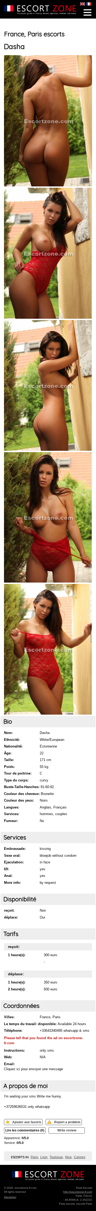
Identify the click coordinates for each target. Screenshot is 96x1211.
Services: (11, 814)
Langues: (11, 807)
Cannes (79, 1157)
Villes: (9, 1017)
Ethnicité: (12, 740)
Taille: (9, 760)
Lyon (43, 1157)
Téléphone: (13, 1031)
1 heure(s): (16, 955)
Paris (34, 1157)
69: (6, 869)
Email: (9, 1064)
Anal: (8, 876)
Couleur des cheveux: (22, 794)
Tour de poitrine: (17, 773)
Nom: (8, 733)
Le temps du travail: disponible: (30, 1024)
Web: (8, 1057)
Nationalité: (13, 746)
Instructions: (14, 1050)
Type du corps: (16, 780)
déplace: (11, 917)
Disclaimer (10, 1197)
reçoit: (9, 910)
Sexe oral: (12, 856)
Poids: (9, 767)
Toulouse (56, 1157)
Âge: (7, 753)
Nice (68, 1157)
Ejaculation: (14, 862)
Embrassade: (15, 849)
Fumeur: (11, 821)
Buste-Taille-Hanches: (21, 787)
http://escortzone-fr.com (77, 1191)
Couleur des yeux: (19, 800)
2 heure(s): (16, 989)
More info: (12, 883)
